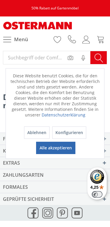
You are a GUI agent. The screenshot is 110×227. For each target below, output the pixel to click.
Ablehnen (36, 132)
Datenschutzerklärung (63, 115)
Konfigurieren (69, 132)
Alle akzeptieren (56, 148)
